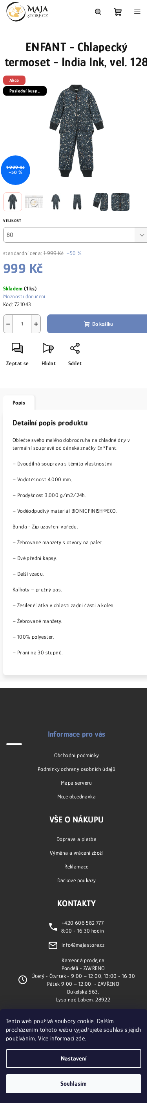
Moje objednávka (76, 796)
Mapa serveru (76, 783)
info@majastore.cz (83, 944)
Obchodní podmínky (76, 755)
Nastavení (74, 1058)
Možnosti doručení (24, 296)
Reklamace (76, 866)
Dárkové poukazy (76, 880)
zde (80, 1038)
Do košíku (102, 324)
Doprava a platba (76, 839)
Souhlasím (73, 1083)
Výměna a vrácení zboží (76, 853)
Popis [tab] (19, 402)
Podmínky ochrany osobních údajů (76, 769)
